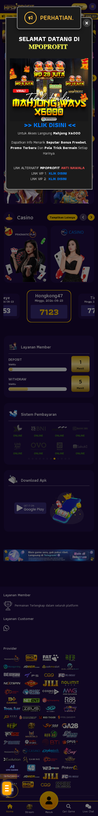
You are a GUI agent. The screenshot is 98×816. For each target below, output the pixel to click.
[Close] (87, 23)
